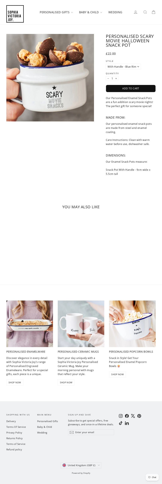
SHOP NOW (15, 382)
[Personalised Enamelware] (29, 324)
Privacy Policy (14, 432)
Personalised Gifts (55, 12)
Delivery (11, 421)
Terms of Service (15, 443)
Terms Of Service (16, 426)
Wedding (115, 12)
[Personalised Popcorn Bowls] (132, 324)
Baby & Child (89, 12)
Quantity (112, 73)
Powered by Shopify (81, 473)
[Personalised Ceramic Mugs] (81, 324)
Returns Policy (14, 438)
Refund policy (14, 449)
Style (109, 61)
